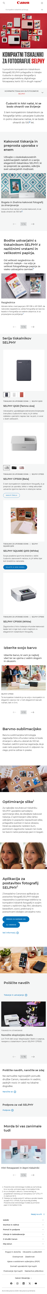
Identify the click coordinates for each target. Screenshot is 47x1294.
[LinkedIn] (24, 1283)
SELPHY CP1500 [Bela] (16, 479)
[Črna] (14, 467)
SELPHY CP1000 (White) (17, 621)
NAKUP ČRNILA (11, 495)
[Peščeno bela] (14, 394)
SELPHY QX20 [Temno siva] (18, 406)
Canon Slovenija (22, 1278)
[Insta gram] (17, 1283)
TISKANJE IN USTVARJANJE (11, 1030)
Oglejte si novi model (15, 567)
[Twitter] (30, 1283)
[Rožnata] (21, 467)
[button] (14, 224)
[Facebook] (11, 1283)
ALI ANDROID (11, 925)
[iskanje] (4, 3)
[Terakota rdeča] (21, 394)
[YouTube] (36, 1283)
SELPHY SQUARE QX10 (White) (21, 551)
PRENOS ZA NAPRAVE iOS (16, 919)
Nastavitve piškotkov (34, 1271)
